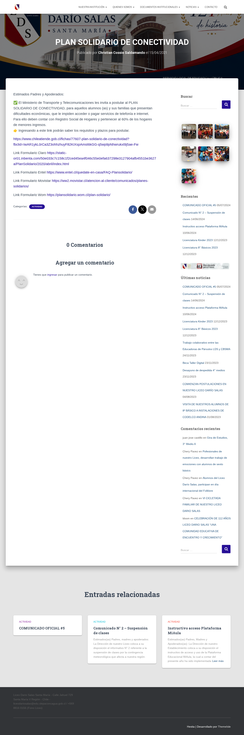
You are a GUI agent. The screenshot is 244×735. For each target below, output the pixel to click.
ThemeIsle (224, 726)
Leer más (218, 660)
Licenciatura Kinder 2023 (198, 240)
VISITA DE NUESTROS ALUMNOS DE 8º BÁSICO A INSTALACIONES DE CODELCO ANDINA (206, 411)
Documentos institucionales (159, 7)
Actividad (37, 207)
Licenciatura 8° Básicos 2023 (200, 247)
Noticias (191, 7)
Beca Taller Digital (193, 362)
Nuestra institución (92, 7)
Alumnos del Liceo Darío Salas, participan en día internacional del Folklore (204, 484)
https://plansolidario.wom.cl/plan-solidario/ (78, 195)
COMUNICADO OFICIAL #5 (199, 205)
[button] (106, 7)
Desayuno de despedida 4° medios (204, 370)
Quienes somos (122, 7)
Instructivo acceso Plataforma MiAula (205, 226)
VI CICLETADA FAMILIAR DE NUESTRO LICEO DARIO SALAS (202, 504)
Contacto (211, 7)
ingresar (52, 274)
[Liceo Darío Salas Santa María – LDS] (17, 7)
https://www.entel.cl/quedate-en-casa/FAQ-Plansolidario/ (89, 172)
